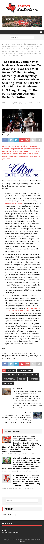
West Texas (8, 383)
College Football (30, 375)
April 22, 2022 (8, 488)
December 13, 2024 (10, 471)
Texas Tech (34, 379)
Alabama (11, 370)
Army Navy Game (25, 370)
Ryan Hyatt (24, 103)
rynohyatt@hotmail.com (10, 532)
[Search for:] (22, 37)
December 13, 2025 (10, 103)
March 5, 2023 (8, 454)
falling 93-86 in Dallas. (14, 203)
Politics (22, 379)
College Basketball (11, 375)
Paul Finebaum (9, 379)
